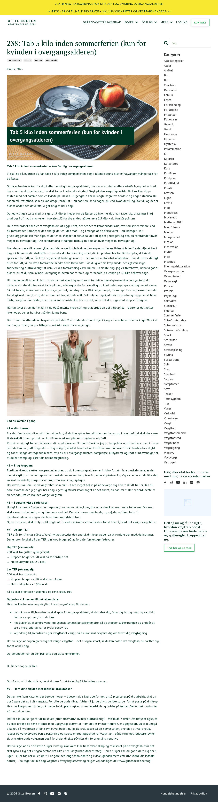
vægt (167, 423)
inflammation (172, 149)
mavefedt (170, 217)
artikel (168, 70)
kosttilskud (171, 183)
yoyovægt (170, 457)
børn (167, 80)
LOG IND (182, 22)
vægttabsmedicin (175, 433)
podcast (28, 60)
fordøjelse (171, 110)
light (167, 198)
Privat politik (198, 793)
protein (168, 291)
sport (167, 335)
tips (166, 404)
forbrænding (172, 105)
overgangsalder (14, 60)
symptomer (171, 384)
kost (167, 168)
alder (167, 66)
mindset (169, 232)
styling (168, 355)
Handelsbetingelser (173, 793)
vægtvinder (171, 443)
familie (169, 95)
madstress (171, 213)
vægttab (38, 60)
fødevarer (170, 119)
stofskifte (170, 340)
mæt (167, 257)
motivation (171, 247)
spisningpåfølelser (176, 330)
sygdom (169, 379)
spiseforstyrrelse (175, 320)
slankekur (170, 306)
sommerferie (172, 315)
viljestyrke (171, 418)
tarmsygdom (172, 399)
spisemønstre (172, 325)
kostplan (170, 178)
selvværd (170, 301)
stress (168, 345)
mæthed (169, 262)
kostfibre (170, 173)
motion (168, 242)
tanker (168, 394)
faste (167, 100)
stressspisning (173, 350)
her (34, 666)
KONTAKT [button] (200, 22)
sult (166, 364)
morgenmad (172, 237)
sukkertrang (172, 360)
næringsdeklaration (177, 266)
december (170, 90)
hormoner (170, 134)
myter (168, 252)
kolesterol (171, 164)
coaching (170, 85)
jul (165, 154)
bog (166, 75)
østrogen (170, 462)
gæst (167, 129)
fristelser (170, 115)
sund (167, 369)
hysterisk (170, 144)
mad (167, 208)
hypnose (169, 139)
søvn (167, 389)
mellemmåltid (173, 222)
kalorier (169, 159)
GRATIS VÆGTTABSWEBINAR (102, 22)
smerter (169, 311)
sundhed (169, 374)
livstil (168, 203)
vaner (167, 408)
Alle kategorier (174, 61)
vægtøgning (172, 448)
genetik (169, 124)
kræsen (169, 193)
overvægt (170, 281)
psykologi (170, 296)
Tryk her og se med (179, 548)
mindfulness (172, 227)
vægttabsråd (51, 60)
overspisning (172, 276)
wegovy (169, 453)
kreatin (168, 188)
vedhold (169, 413)
